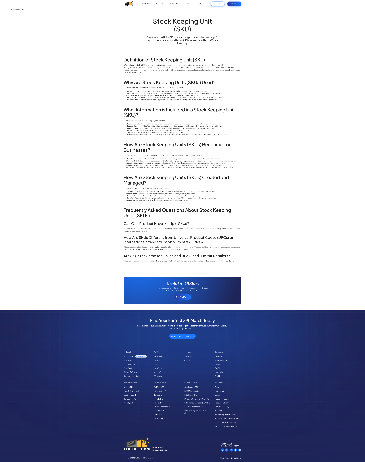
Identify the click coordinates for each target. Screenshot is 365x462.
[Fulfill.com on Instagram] (235, 450)
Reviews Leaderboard (132, 376)
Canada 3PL (158, 414)
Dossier (218, 395)
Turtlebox (219, 356)
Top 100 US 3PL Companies (226, 422)
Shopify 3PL (128, 403)
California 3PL (159, 387)
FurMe (217, 364)
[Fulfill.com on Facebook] (231, 450)
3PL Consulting (160, 376)
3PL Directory (174, 4)
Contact (187, 360)
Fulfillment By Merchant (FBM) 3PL (196, 411)
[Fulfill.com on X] (226, 450)
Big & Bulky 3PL (130, 399)
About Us (199, 4)
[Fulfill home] (128, 3)
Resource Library (222, 403)
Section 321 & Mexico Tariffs (226, 426)
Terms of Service (236, 458)
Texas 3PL (158, 395)
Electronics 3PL (130, 395)
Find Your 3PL (234, 4)
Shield (217, 376)
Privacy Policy (224, 458)
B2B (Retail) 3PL (190, 395)
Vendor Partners (160, 372)
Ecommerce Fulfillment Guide (226, 418)
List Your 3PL (159, 364)
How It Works (146, 4)
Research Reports (222, 399)
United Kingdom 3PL (162, 407)
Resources (187, 4)
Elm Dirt (218, 368)
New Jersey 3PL (160, 391)
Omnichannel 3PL (191, 387)
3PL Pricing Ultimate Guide (225, 414)
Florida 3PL (158, 399)
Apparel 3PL (128, 387)
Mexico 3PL (158, 418)
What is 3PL (219, 410)
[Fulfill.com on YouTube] (239, 450)
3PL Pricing (158, 360)
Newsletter (219, 391)
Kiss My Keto (220, 372)
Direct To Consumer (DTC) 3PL (196, 399)
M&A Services (159, 368)
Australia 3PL (159, 410)
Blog (217, 387)
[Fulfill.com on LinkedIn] (222, 450)
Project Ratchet (221, 360)
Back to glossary (19, 9)
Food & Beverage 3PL (132, 391)
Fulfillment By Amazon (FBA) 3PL (197, 403)
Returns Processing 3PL (194, 407)
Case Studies (160, 4)
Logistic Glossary (222, 407)
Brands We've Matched (133, 372)
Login (218, 4)
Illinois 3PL (158, 403)
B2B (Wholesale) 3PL (192, 391)
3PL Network (159, 356)
